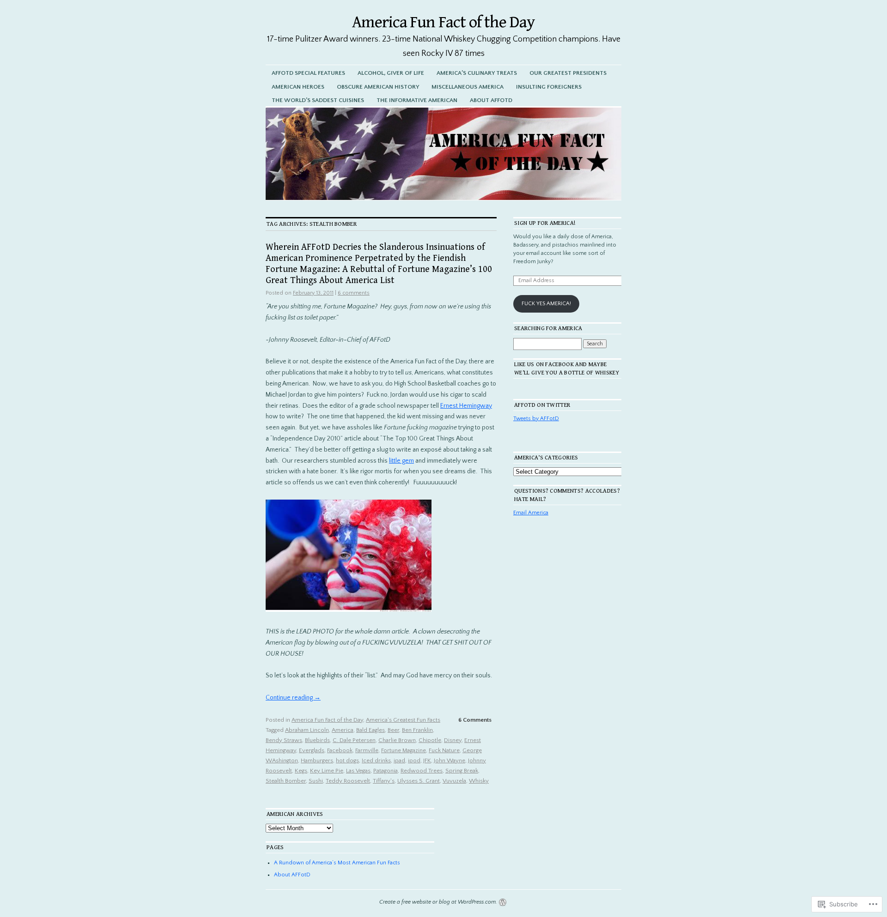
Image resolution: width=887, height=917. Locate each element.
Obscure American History (378, 87)
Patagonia (385, 770)
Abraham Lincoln (307, 730)
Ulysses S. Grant (418, 781)
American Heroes (298, 87)
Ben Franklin (417, 730)
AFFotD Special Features (308, 73)
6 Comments (475, 720)
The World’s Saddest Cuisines (318, 100)
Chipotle (430, 740)
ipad (399, 760)
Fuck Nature (444, 750)
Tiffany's (384, 781)
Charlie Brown (397, 740)
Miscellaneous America (467, 87)
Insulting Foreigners (549, 87)
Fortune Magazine (403, 750)
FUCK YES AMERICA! (546, 304)
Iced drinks (376, 760)
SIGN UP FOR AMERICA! (545, 223)
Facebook (339, 750)
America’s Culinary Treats (477, 73)
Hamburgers (317, 760)
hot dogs (347, 760)
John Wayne (449, 760)
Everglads (311, 750)
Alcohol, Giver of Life (391, 73)
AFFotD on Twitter (542, 405)
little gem (401, 461)
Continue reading (293, 697)
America (342, 730)
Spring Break (461, 770)
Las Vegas (358, 770)
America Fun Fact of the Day (443, 22)
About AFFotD (491, 100)
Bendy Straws (284, 740)
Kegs (301, 770)
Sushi (316, 781)
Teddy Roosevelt (348, 781)
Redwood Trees (422, 770)
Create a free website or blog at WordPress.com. (438, 902)
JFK (427, 760)
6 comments (354, 293)
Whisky (479, 781)
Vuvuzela (454, 781)
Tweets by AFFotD (536, 419)
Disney (453, 740)
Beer (393, 730)
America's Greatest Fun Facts (403, 720)
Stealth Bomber (286, 781)
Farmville (366, 750)
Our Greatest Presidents (568, 73)
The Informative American (417, 100)
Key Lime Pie (326, 770)
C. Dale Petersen (354, 740)
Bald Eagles (370, 730)
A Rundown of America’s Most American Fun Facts (337, 863)
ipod (414, 760)
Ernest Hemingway (466, 406)
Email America (530, 513)
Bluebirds (317, 740)
